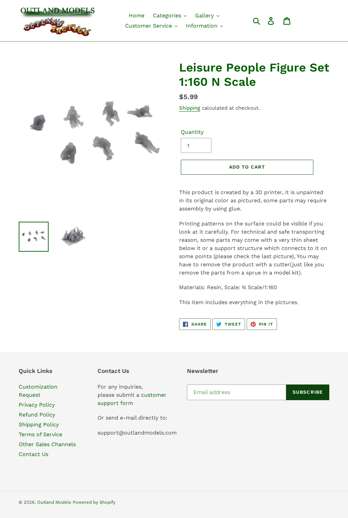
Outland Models (54, 502)
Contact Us (33, 454)
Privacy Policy (37, 405)
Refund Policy (37, 414)
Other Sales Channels (47, 444)
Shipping (189, 108)
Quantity (192, 132)
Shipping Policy (39, 424)
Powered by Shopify (94, 502)
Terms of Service (40, 434)
